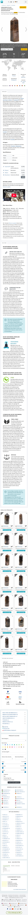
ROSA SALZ (19, 847)
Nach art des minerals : (7, 756)
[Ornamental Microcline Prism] (12, 85)
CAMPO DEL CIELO (20, 823)
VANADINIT (6, 855)
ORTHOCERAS (6, 842)
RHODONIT (6, 847)
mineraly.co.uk (13, 903)
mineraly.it (6, 904)
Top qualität (6, 728)
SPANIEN (19, 793)
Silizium (6, 170)
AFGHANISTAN (6, 790)
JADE (4, 835)
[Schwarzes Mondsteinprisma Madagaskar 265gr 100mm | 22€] (7, 621)
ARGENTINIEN (20, 790)
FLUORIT (5, 829)
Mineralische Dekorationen (10, 714)
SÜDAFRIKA (6, 807)
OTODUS (18, 842)
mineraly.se (17, 906)
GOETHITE (5, 831)
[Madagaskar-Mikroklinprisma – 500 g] (7, 518)
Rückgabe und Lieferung (13, 896)
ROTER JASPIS (19, 848)
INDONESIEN (6, 796)
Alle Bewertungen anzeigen (19, 889)
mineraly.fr (5, 903)
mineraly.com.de (22, 903)
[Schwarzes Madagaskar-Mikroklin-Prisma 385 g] (7, 539)
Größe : (3, 770)
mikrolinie (5, 526)
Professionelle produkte (10, 730)
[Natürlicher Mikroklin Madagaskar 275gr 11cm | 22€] (21, 642)
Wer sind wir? (5, 896)
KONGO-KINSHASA (21, 791)
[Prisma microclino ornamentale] (15, 85)
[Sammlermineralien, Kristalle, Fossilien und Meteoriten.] (2, 1)
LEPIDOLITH (19, 838)
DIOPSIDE (18, 824)
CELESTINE (6, 824)
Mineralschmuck (8, 721)
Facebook (13, 899)
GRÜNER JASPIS (20, 831)
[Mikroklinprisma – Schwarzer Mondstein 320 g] (7, 600)
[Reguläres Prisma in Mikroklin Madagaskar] (21, 539)
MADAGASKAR (20, 798)
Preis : (3, 761)
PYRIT (5, 843)
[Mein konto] (11, 2)
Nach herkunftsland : (19, 756)
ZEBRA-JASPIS (6, 857)
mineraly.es (13, 904)
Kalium (6, 172)
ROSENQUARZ (6, 848)
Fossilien (6, 720)
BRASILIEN (6, 791)
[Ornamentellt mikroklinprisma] (24, 85)
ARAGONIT (5, 819)
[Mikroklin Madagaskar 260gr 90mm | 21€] (21, 621)
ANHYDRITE (6, 817)
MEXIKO (5, 800)
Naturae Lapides (6, 186)
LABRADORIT (6, 838)
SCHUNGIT (6, 850)
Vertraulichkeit (22, 895)
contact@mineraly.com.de (11, 900)
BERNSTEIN (19, 821)
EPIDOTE (18, 826)
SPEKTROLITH (6, 852)
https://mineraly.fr (23, 900)
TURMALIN (19, 854)
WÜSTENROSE (19, 855)
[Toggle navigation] (26, 1)
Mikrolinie (23, 77)
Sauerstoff (7, 166)
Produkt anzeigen (7, 530)
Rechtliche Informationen (13, 895)
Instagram (19, 899)
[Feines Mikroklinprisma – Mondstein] (7, 559)
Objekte (8, 5)
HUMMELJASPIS (20, 833)
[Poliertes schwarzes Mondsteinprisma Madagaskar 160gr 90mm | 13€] (7, 580)
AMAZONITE (19, 814)
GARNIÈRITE (19, 829)
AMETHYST (6, 816)
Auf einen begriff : (5, 751)
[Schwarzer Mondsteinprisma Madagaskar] (21, 518)
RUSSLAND (19, 802)
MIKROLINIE (19, 840)
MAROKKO (6, 798)
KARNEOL (5, 836)
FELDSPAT (19, 828)
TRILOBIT (5, 854)
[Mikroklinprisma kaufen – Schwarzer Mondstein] (7, 642)
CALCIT (5, 823)
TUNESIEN (6, 803)
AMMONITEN (19, 816)
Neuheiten (5, 726)
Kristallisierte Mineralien (10, 716)
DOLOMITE (6, 826)
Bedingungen (4, 895)
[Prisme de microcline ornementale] (10, 85)
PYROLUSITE (19, 843)
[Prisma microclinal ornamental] (17, 85)
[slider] (2, 763)
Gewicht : (4, 766)
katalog (4, 5)
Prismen (13, 5)
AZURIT (18, 819)
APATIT (18, 817)
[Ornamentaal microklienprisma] (20, 85)
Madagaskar (14, 80)
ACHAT (5, 814)
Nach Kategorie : (5, 738)
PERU (18, 800)
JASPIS (18, 835)
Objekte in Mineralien (9, 718)
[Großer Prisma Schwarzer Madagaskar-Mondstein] (21, 559)
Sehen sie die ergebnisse (14, 782)
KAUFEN (23, 7)
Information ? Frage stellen (7, 49)
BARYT (5, 821)
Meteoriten (6, 723)
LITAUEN (19, 796)
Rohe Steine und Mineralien (10, 712)
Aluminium (7, 175)
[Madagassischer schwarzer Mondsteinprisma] (21, 580)
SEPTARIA (18, 850)
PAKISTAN (5, 802)
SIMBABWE (19, 807)
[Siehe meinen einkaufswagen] (13, 2)
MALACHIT (5, 840)
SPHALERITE (19, 852)
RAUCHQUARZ (19, 845)
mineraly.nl (21, 904)
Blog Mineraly (6, 899)
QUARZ (5, 845)
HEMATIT (5, 833)
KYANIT (18, 836)
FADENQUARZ (6, 828)
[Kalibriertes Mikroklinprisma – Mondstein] (21, 600)
